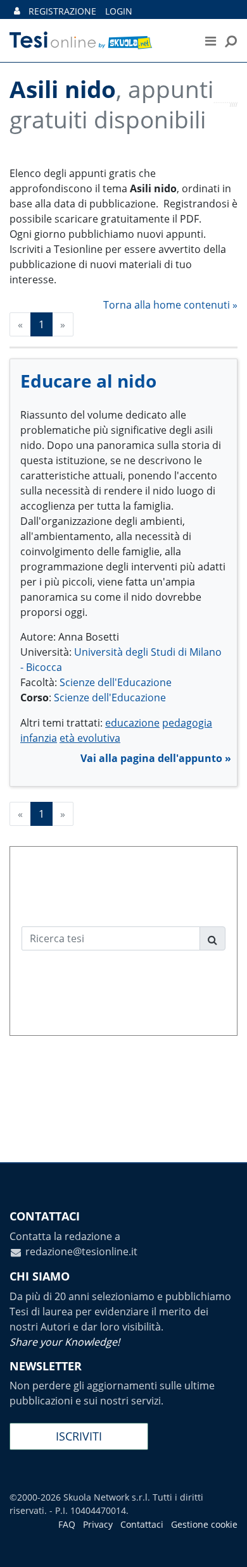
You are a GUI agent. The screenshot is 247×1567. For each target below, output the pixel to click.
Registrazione (62, 11)
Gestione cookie (204, 1524)
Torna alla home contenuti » (170, 305)
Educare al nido (88, 381)
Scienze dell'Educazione (116, 682)
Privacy (98, 1524)
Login (118, 11)
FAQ (66, 1524)
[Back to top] (225, 1545)
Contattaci (141, 1524)
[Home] (95, 40)
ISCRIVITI (79, 1436)
